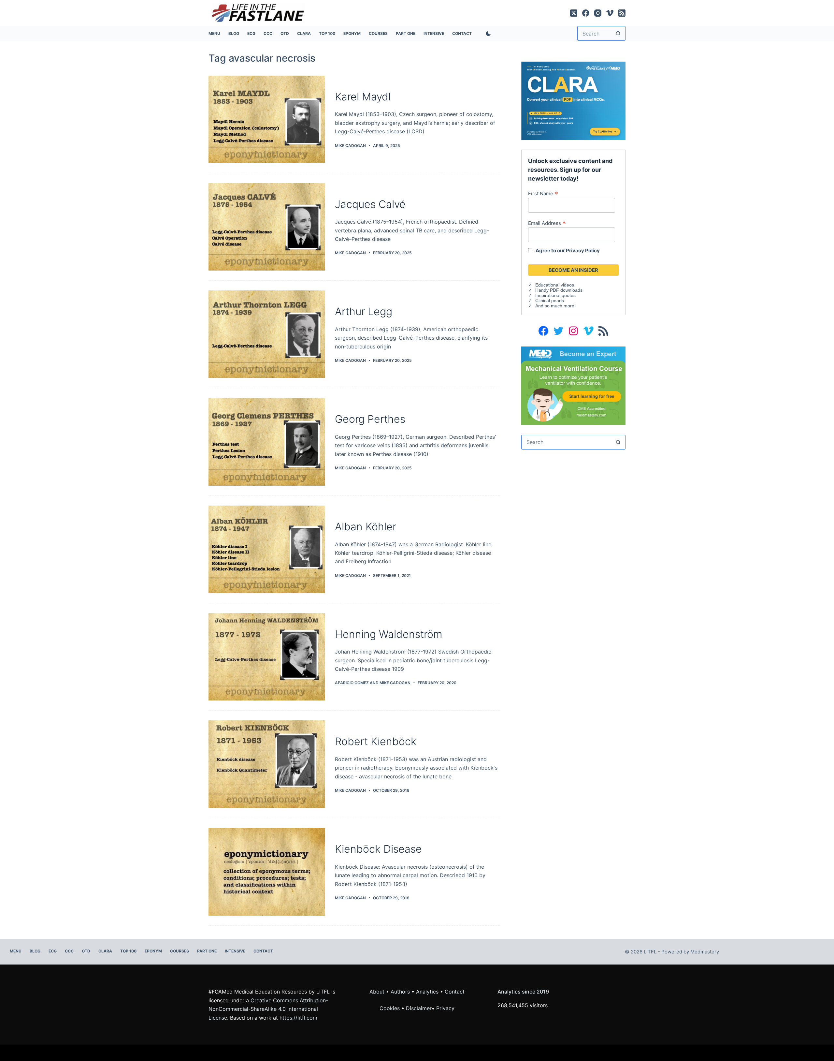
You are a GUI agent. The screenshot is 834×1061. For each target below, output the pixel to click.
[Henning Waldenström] (266, 657)
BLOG (233, 33)
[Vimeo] (609, 13)
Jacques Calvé (370, 204)
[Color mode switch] (487, 33)
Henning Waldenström (388, 634)
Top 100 (327, 33)
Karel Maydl (363, 96)
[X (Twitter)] (573, 13)
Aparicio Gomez (352, 682)
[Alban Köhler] (266, 549)
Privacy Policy (583, 250)
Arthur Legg (363, 311)
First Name (543, 193)
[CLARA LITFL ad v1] (573, 100)
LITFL (323, 991)
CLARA (304, 33)
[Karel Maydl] (266, 119)
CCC (268, 33)
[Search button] (618, 33)
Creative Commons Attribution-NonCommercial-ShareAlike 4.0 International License (268, 1009)
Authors (400, 991)
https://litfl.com (298, 1017)
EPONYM (352, 33)
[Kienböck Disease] (266, 872)
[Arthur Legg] (266, 334)
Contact (462, 33)
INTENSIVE (434, 33)
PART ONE (405, 33)
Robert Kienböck (375, 741)
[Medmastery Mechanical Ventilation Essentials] (573, 385)
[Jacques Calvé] (266, 227)
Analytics (427, 991)
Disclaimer (419, 1008)
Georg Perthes (370, 419)
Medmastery (704, 952)
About (376, 991)
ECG (251, 33)
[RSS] (622, 13)
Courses (378, 33)
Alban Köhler (365, 526)
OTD (284, 33)
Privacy (445, 1008)
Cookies (390, 1008)
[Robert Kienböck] (266, 764)
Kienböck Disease (378, 849)
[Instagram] (597, 13)
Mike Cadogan (395, 682)
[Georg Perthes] (266, 442)
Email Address (547, 223)
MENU (214, 33)
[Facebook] (585, 13)
